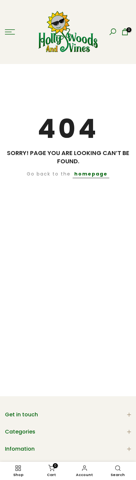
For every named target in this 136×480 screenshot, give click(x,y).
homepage (91, 174)
